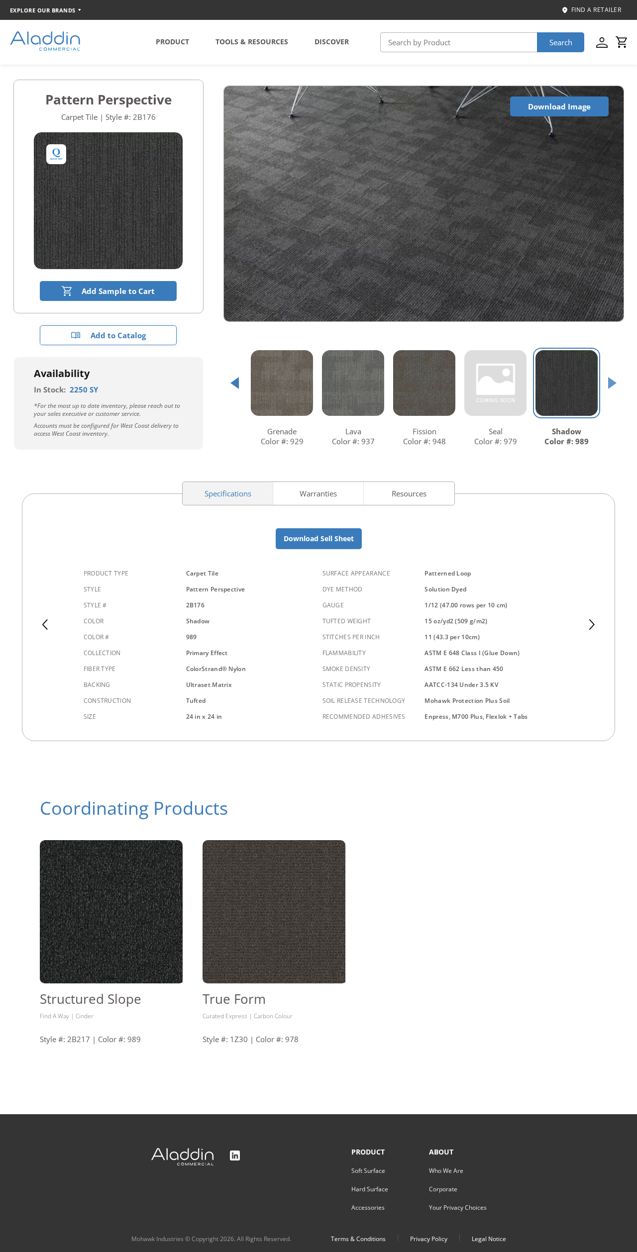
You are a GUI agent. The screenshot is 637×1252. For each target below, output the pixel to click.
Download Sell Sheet (319, 538)
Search (560, 42)
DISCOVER (332, 41)
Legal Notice (489, 1239)
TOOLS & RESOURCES (251, 41)
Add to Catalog (118, 335)
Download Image (559, 106)
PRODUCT (172, 41)
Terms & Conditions (358, 1239)
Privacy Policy (428, 1239)
